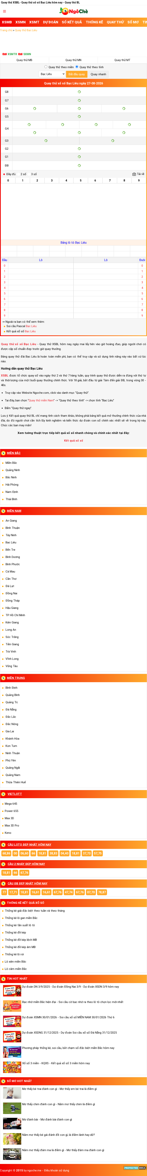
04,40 (64, 853)
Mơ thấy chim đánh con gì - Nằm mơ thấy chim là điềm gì (58, 1104)
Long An (11, 629)
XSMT (34, 22)
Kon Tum (11, 746)
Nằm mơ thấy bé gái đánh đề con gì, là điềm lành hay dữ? (58, 1135)
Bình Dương (13, 557)
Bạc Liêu (31, 326)
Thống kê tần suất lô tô (20, 925)
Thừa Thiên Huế (16, 782)
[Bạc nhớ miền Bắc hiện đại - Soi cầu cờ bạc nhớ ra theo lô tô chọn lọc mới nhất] (11, 1006)
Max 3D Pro (12, 825)
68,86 (6, 853)
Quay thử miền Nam (41, 400)
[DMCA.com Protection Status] (135, 1169)
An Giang (11, 520)
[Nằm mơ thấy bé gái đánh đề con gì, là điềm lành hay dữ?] (11, 1139)
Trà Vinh (11, 651)
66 (33, 853)
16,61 (35, 892)
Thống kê (94, 22)
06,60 (24, 853)
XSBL (4, 375)
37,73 (87, 853)
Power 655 (11, 811)
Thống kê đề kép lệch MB (21, 940)
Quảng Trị (12, 702)
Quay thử (115, 22)
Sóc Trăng (12, 637)
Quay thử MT (122, 60)
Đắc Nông (12, 724)
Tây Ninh (11, 535)
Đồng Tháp (13, 600)
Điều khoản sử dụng (56, 1170)
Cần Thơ (11, 579)
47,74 (69, 892)
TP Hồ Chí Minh (15, 615)
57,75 (98, 853)
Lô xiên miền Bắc (15, 961)
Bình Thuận (13, 528)
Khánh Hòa (12, 738)
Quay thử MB (24, 60)
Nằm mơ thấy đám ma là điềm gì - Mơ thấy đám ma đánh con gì (63, 1150)
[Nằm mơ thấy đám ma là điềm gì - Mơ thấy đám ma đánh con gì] (11, 1154)
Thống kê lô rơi (14, 954)
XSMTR (12, 54)
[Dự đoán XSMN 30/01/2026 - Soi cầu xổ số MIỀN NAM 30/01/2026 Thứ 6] (11, 1021)
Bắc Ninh (11, 477)
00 (15, 853)
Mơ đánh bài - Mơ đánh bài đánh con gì (47, 1119)
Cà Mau (10, 571)
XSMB (7, 22)
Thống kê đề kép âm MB (20, 947)
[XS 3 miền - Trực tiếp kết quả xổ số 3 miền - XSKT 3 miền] (73, 14)
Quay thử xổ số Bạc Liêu (18, 344)
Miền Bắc (11, 463)
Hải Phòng (12, 484)
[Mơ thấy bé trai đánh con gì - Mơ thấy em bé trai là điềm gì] (11, 1093)
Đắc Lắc (11, 717)
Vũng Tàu (12, 666)
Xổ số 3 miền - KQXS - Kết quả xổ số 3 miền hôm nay (56, 1063)
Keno (8, 833)
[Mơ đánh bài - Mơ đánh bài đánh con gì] (11, 1123)
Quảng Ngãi (13, 767)
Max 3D (9, 818)
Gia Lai (10, 731)
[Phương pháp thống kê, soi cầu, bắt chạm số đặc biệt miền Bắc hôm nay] (11, 1052)
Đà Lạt (10, 586)
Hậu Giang (12, 608)
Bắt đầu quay (77, 74)
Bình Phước (13, 564)
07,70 (91, 892)
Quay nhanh (98, 74)
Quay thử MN (73, 60)
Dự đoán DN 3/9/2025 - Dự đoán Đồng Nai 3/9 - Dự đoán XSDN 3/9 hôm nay (70, 986)
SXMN (27, 54)
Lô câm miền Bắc (16, 969)
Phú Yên (11, 760)
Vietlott (15, 794)
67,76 (24, 873)
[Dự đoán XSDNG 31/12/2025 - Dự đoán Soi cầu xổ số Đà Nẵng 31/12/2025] (11, 1036)
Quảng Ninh (13, 470)
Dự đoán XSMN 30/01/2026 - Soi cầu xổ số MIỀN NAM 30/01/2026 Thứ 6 (68, 1017)
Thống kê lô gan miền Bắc (21, 918)
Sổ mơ (133, 22)
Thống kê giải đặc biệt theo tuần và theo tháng (35, 910)
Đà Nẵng (11, 709)
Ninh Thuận (13, 753)
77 (4, 892)
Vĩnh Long (12, 659)
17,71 (13, 892)
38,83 (53, 853)
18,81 (42, 853)
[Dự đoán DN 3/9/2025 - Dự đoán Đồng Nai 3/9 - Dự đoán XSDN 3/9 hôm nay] (11, 990)
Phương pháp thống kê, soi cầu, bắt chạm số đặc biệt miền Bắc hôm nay (68, 1048)
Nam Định (12, 492)
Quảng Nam (13, 775)
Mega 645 (11, 803)
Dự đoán (50, 22)
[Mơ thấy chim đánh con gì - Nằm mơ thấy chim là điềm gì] (11, 1108)
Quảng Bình (13, 695)
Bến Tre (10, 549)
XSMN (21, 22)
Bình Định (11, 687)
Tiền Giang (12, 644)
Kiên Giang (12, 622)
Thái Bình (11, 499)
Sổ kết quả (72, 22)
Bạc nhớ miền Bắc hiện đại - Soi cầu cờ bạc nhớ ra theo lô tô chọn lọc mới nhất (72, 1002)
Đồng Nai (11, 593)
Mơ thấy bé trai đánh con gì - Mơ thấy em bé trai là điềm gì (59, 1089)
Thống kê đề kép (15, 932)
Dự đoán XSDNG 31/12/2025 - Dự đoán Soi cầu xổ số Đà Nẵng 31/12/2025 (69, 1032)
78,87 (102, 892)
